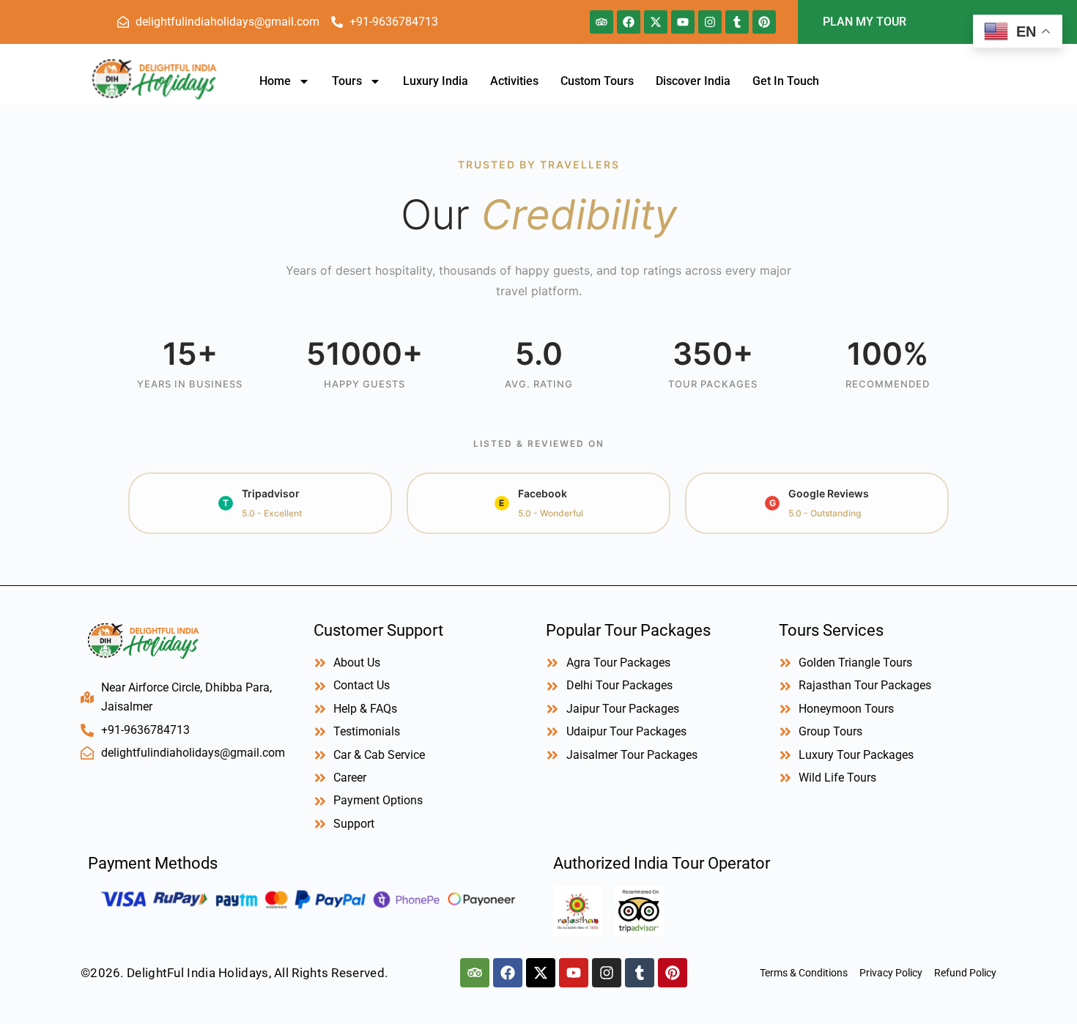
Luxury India (435, 81)
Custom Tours (597, 81)
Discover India (693, 81)
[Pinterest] (764, 22)
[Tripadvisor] (601, 22)
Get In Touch (785, 81)
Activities (514, 81)
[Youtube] (683, 22)
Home (275, 81)
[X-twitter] (655, 22)
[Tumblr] (737, 22)
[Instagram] (710, 22)
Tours (347, 81)
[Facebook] (628, 22)
